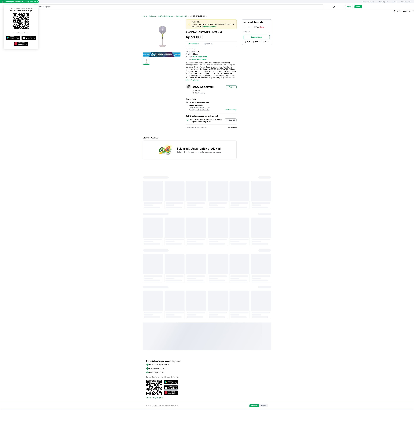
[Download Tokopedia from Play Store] (171, 382)
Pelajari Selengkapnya (153, 398)
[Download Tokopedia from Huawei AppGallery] (171, 392)
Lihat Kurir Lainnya (231, 110)
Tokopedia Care (405, 2)
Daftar (358, 6)
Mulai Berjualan (383, 2)
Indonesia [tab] (254, 405)
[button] (404, 11)
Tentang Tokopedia (368, 2)
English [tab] (263, 405)
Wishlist (257, 42)
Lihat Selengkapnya (192, 80)
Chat (248, 42)
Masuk (349, 6)
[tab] (194, 43)
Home (145, 16)
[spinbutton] (249, 27)
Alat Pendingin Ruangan (165, 16)
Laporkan (234, 127)
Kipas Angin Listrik (181, 16)
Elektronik (152, 16)
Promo (394, 2)
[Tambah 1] (253, 27)
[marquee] (211, 24)
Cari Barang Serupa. (209, 27)
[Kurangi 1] (245, 27)
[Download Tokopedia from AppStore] (171, 387)
